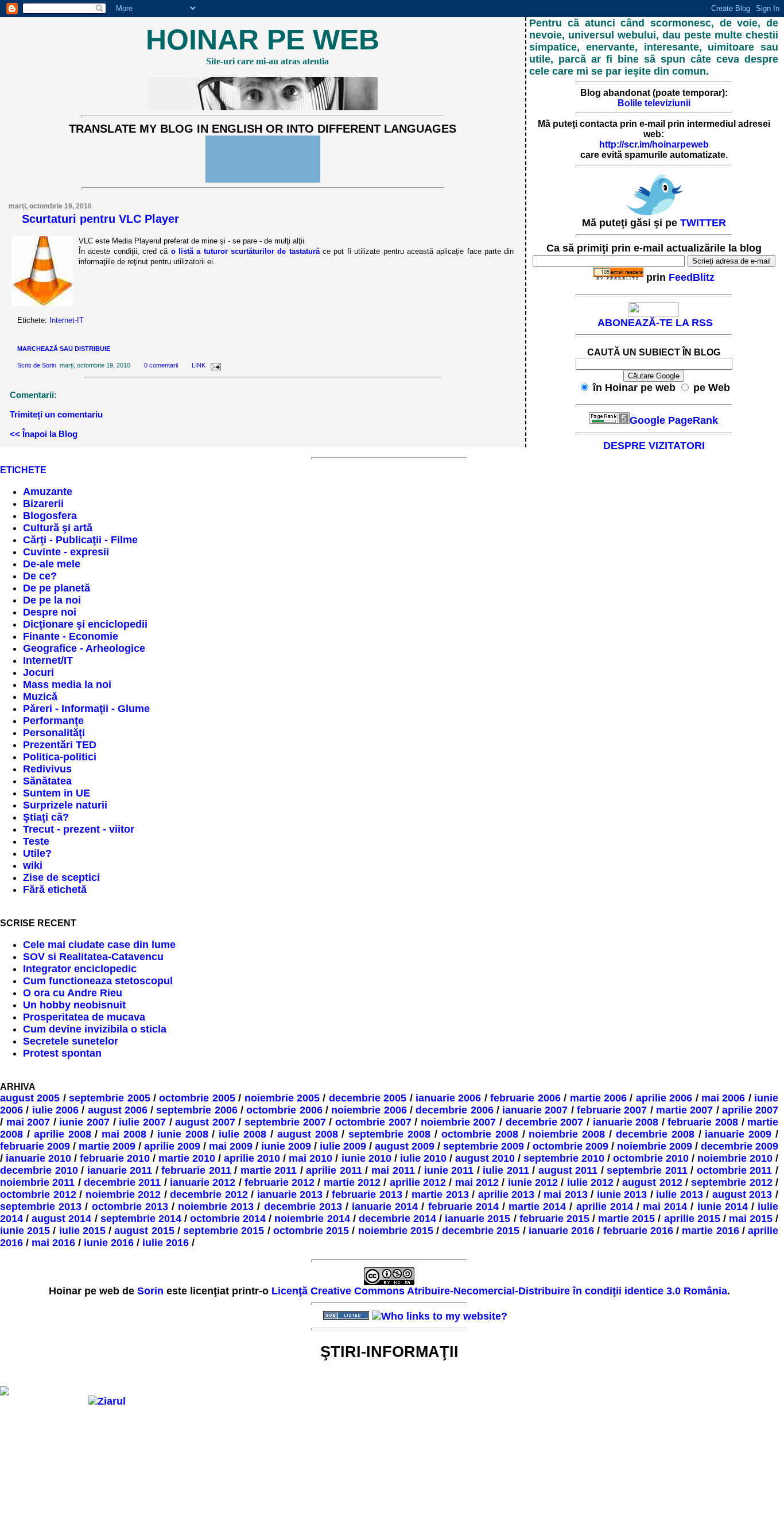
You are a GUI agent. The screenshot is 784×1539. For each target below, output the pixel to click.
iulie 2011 (506, 1170)
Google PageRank (674, 420)
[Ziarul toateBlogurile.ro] (107, 1401)
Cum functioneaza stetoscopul (98, 981)
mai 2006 (723, 1098)
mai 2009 (231, 1146)
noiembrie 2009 (654, 1146)
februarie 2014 (463, 1206)
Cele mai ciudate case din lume (99, 944)
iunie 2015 (25, 1230)
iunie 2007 (84, 1122)
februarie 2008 (702, 1122)
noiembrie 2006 (368, 1110)
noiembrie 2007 (458, 1122)
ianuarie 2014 (385, 1206)
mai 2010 (310, 1158)
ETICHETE (23, 470)
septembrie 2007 (285, 1122)
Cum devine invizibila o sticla (94, 1029)
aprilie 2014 (604, 1206)
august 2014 (61, 1218)
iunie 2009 (286, 1146)
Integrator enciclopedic (80, 969)
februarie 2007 (612, 1110)
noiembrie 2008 (567, 1134)
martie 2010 (186, 1158)
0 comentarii (161, 365)
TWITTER (703, 223)
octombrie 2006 (284, 1110)
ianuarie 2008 (626, 1122)
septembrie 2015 (223, 1230)
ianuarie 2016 (561, 1230)
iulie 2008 (242, 1134)
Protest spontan (62, 1053)
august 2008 (307, 1134)
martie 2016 (710, 1230)
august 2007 (205, 1122)
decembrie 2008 (655, 1134)
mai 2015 (751, 1218)
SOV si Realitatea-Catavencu (93, 956)
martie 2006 (598, 1098)
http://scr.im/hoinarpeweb (654, 144)
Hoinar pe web (262, 40)
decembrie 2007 (545, 1122)
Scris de (29, 365)
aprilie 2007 (750, 1110)
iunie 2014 (722, 1206)
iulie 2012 (590, 1182)
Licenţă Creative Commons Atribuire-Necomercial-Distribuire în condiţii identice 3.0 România (499, 1291)
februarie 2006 (525, 1098)
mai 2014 (665, 1206)
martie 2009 (107, 1146)
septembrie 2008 (389, 1134)
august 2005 (30, 1098)
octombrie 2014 (228, 1218)
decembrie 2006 (454, 1110)
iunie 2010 (366, 1158)
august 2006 (118, 1110)
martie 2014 (537, 1206)
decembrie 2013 (303, 1206)
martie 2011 (268, 1170)
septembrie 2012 (731, 1182)
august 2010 (485, 1158)
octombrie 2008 (479, 1134)
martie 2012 (352, 1182)
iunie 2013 (622, 1194)
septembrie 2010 (563, 1158)
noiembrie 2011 (37, 1182)
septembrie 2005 (109, 1098)
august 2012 (652, 1182)
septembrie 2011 (647, 1170)
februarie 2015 (554, 1218)
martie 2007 (684, 1110)
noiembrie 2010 (735, 1158)
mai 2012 (477, 1182)
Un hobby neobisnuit (74, 1005)
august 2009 (404, 1146)
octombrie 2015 (311, 1230)
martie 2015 (626, 1218)
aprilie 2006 (664, 1098)
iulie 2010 (423, 1158)
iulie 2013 (679, 1194)
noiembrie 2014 (312, 1218)
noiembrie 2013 (216, 1206)
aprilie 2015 (692, 1218)
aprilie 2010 (252, 1158)
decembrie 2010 (39, 1170)
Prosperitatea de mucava (84, 1017)
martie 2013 (440, 1194)
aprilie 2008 (62, 1134)
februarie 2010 (115, 1158)
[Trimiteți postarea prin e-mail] (214, 365)
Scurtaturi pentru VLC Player (100, 218)
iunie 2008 (182, 1134)
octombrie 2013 (130, 1206)
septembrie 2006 (196, 1110)
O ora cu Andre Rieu (72, 993)
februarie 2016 (638, 1230)
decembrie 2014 (397, 1218)
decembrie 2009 (739, 1146)
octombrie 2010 (651, 1158)
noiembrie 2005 (282, 1098)
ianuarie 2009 (738, 1134)
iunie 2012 (533, 1182)
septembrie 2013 (40, 1206)
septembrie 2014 (140, 1218)
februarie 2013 (367, 1194)
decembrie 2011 (122, 1182)
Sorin (49, 365)
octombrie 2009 (570, 1146)
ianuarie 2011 (120, 1170)
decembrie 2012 (209, 1194)
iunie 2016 (109, 1242)
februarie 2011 (196, 1170)
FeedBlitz (692, 277)
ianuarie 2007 (535, 1110)
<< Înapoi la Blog (43, 434)
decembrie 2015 (480, 1230)
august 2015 (144, 1230)
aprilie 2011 (334, 1170)
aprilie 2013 (506, 1194)
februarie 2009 (35, 1146)
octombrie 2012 (38, 1194)
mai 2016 (53, 1242)
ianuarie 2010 (38, 1158)
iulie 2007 (142, 1122)
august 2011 (568, 1170)
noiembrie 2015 (395, 1230)
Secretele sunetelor (70, 1041)
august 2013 (742, 1194)
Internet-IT (66, 320)
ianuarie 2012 (202, 1182)
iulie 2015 (82, 1230)
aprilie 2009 (172, 1146)
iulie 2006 (55, 1110)
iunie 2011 (449, 1170)
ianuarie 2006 (448, 1098)
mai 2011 (393, 1170)
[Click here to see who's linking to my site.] (439, 1316)
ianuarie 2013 (290, 1194)
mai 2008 (124, 1134)
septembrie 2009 (483, 1146)
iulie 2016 (165, 1242)
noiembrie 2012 (123, 1194)
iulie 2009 (343, 1146)
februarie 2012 (279, 1182)
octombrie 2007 (373, 1122)
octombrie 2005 (197, 1098)
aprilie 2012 (418, 1182)
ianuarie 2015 (477, 1218)
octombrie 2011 (735, 1170)
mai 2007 (28, 1122)
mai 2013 (566, 1194)
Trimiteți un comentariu (56, 414)
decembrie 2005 (367, 1098)
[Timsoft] (297, 1316)
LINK (198, 365)
